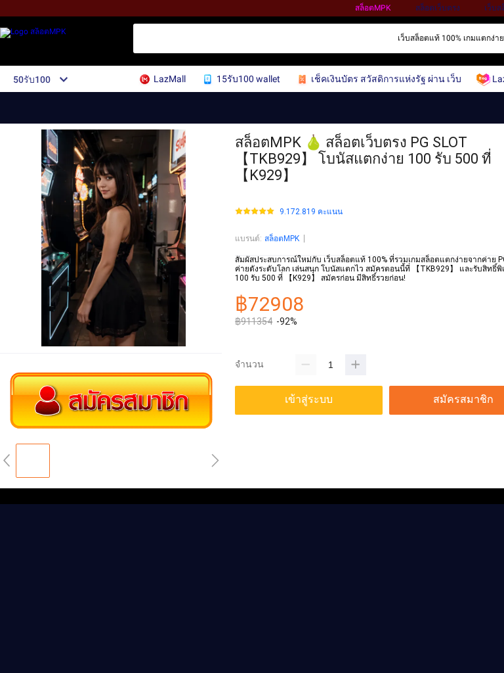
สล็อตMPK (373, 7)
